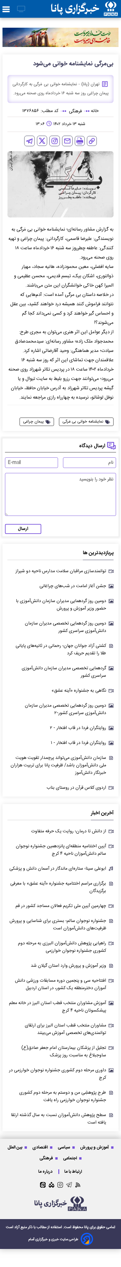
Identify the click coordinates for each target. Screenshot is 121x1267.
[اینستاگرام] (54, 141)
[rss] (78, 1184)
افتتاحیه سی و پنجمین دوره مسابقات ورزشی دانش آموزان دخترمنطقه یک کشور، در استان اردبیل (60, 984)
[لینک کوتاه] (92, 141)
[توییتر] (42, 141)
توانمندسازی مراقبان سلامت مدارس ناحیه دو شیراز (61, 571)
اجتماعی (70, 1158)
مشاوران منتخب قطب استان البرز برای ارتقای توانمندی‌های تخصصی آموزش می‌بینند (65, 1029)
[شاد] (51, 1185)
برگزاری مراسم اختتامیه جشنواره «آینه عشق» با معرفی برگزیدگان (58, 887)
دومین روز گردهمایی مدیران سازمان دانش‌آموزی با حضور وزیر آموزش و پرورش (61, 604)
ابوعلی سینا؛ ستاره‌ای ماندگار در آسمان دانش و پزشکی (57, 868)
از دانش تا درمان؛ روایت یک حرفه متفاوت (68, 831)
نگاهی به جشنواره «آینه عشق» (79, 690)
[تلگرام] (29, 141)
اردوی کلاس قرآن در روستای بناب (76, 788)
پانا (86, 1227)
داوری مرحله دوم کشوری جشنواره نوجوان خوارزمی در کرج (57, 1074)
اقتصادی (40, 1147)
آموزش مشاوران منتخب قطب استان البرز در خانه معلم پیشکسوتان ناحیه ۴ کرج (57, 1006)
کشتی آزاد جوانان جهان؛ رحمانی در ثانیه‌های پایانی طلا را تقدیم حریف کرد (61, 649)
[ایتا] (43, 1185)
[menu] (6, 9)
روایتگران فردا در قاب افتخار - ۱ (78, 743)
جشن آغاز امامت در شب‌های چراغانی (72, 586)
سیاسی (64, 1147)
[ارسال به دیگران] (67, 141)
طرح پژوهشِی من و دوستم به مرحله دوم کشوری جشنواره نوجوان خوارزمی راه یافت (62, 1096)
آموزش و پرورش (95, 1147)
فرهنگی (46, 1158)
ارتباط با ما (73, 1171)
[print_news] (80, 141)
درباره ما (45, 1171)
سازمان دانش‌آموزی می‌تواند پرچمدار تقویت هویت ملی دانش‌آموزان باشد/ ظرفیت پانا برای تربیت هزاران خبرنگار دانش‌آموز (58, 765)
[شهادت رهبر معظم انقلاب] (60, 37)
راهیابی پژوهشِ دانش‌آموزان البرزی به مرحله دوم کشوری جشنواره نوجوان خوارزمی (62, 947)
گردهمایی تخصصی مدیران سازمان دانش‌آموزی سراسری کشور (64, 672)
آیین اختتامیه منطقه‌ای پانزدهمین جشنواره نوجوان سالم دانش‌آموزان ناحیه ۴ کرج (61, 850)
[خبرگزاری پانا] (84, 8)
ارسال (23, 529)
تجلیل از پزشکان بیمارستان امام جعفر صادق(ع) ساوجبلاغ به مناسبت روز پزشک (63, 1051)
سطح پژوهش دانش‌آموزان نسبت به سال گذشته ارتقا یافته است (58, 1118)
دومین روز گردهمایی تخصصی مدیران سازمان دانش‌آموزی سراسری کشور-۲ (65, 709)
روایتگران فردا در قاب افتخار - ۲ (78, 728)
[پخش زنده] (21, 9)
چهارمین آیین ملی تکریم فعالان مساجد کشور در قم (61, 906)
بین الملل (15, 1147)
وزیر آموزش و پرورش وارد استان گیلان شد (68, 966)
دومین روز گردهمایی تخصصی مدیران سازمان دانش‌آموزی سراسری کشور (65, 627)
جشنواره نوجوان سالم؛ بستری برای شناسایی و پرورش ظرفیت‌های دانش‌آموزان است (58, 924)
